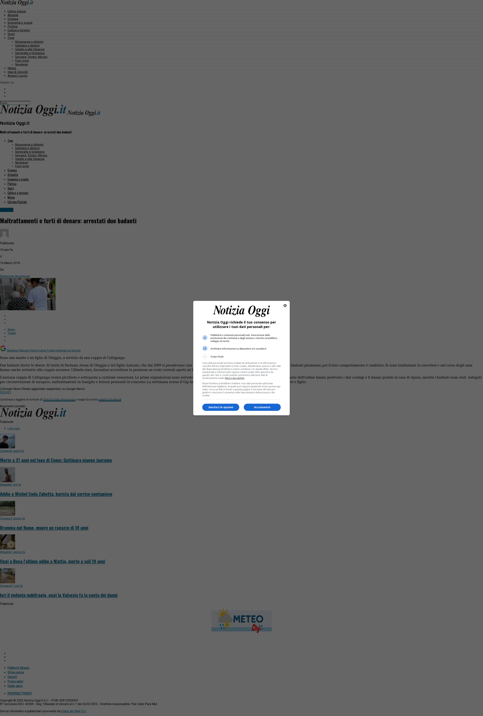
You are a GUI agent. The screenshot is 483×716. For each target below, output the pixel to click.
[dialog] (241, 358)
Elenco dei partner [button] (235, 378)
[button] (241, 356)
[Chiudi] (285, 305)
